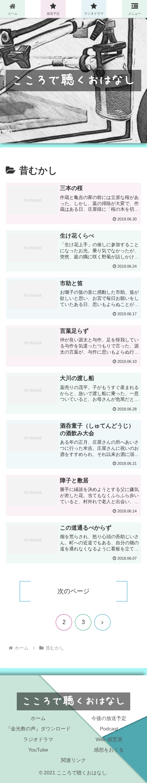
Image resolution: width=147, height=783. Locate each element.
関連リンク (73, 760)
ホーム (38, 718)
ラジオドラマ (38, 739)
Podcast (109, 728)
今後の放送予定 (108, 718)
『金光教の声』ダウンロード (38, 728)
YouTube (38, 750)
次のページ (73, 591)
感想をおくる (109, 750)
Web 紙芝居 (109, 739)
